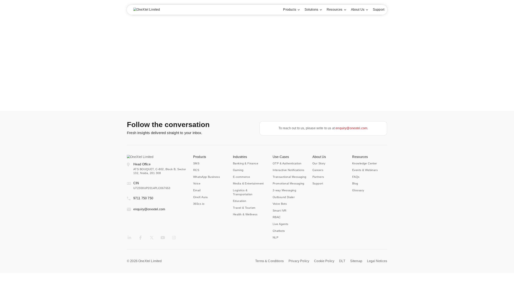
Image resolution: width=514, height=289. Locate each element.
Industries (240, 157)
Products (199, 157)
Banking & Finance (245, 163)
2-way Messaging (284, 190)
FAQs (356, 176)
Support (317, 183)
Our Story (318, 163)
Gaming (238, 170)
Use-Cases (281, 157)
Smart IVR (280, 210)
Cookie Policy (324, 261)
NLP (275, 237)
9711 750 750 (143, 198)
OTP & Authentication (287, 163)
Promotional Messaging (288, 183)
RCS (196, 170)
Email (197, 190)
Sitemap (356, 261)
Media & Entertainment (248, 183)
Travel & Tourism (244, 207)
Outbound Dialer (284, 197)
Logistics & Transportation (243, 192)
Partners (318, 176)
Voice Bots (280, 203)
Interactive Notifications (288, 170)
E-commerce (241, 176)
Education (239, 201)
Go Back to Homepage (257, 83)
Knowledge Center (364, 163)
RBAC (277, 217)
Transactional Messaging (289, 176)
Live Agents (280, 224)
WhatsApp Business (206, 176)
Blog (355, 183)
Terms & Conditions (269, 261)
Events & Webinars (365, 170)
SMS (196, 163)
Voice (196, 183)
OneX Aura (200, 197)
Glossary (358, 190)
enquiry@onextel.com (351, 128)
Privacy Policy (299, 261)
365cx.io (198, 203)
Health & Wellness (245, 214)
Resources (360, 157)
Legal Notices (377, 261)
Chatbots (279, 230)
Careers (317, 170)
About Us (319, 157)
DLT (342, 261)
